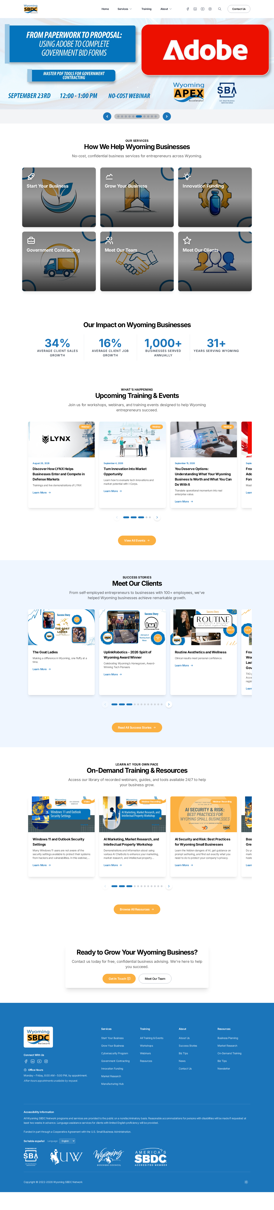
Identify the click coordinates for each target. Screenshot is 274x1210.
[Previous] (117, 517)
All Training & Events (151, 1038)
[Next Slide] (167, 116)
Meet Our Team (155, 978)
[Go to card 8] (148, 704)
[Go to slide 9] (152, 116)
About (164, 8)
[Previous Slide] (107, 116)
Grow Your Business (112, 1045)
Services (123, 8)
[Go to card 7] (145, 704)
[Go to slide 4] (129, 116)
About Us (184, 1038)
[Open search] (219, 9)
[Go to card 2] (134, 517)
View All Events (134, 540)
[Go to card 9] (151, 704)
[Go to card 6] (141, 704)
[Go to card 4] (146, 517)
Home (105, 8)
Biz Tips (183, 1053)
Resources (146, 1060)
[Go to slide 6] (137, 116)
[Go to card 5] (150, 517)
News (182, 1060)
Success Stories (188, 1045)
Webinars (145, 1053)
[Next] (157, 517)
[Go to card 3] (141, 517)
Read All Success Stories (134, 727)
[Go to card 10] (155, 704)
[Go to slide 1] (118, 116)
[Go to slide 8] (148, 116)
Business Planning (228, 1038)
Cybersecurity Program (114, 1053)
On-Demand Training (230, 1053)
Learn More (40, 492)
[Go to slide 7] (143, 116)
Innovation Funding (112, 1068)
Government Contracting (115, 1060)
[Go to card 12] (162, 704)
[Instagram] (210, 9)
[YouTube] (202, 9)
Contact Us (239, 8)
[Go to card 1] (126, 517)
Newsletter (224, 1068)
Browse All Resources (134, 909)
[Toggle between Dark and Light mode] (246, 1182)
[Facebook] (187, 9)
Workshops (146, 1045)
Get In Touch (117, 978)
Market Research (111, 1076)
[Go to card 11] (158, 704)
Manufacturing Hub (112, 1083)
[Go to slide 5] (133, 116)
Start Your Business (112, 1038)
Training (146, 8)
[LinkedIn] (195, 9)
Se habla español (34, 1141)
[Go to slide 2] (122, 116)
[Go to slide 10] (156, 116)
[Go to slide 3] (126, 116)
